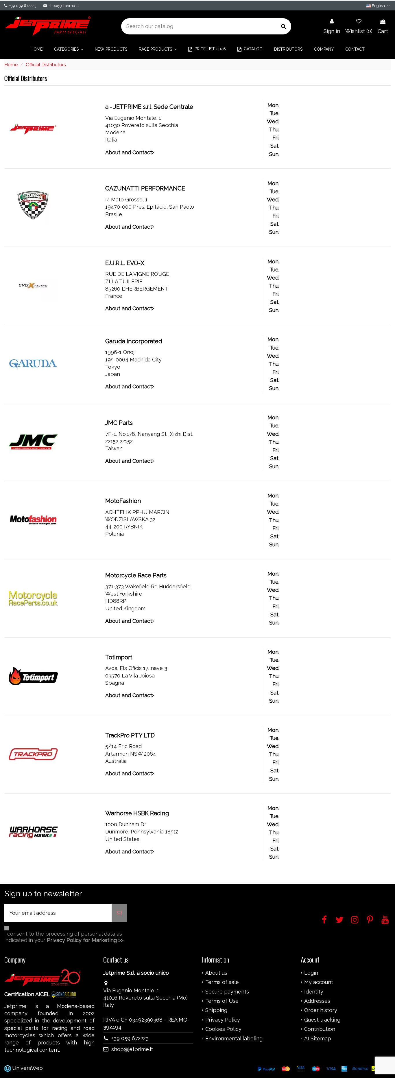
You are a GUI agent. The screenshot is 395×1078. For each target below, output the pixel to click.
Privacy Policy (222, 1019)
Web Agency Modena (70, 1068)
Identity (313, 991)
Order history (320, 1010)
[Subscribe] (119, 913)
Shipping (216, 1010)
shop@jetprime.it (63, 5)
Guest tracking (322, 1019)
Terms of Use (222, 1001)
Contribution (319, 1029)
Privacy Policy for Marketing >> (85, 940)
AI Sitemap (317, 1038)
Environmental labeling (234, 1038)
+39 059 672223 (22, 5)
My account (318, 982)
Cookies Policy (223, 1029)
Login (311, 973)
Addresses (317, 1001)
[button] (68, 49)
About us (216, 973)
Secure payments (227, 991)
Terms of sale (222, 982)
